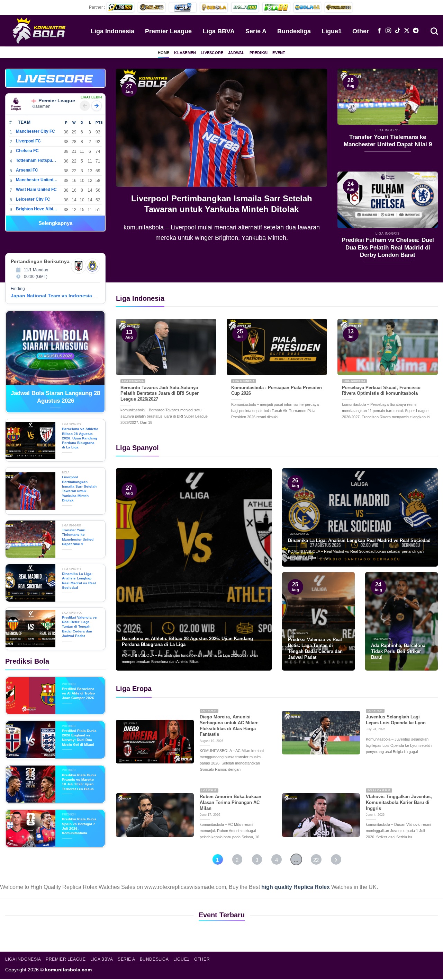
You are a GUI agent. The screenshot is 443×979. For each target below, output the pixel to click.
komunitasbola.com (68, 969)
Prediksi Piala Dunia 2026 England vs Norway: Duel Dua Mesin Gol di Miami (79, 737)
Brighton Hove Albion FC (37, 209)
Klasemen (185, 53)
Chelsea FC (27, 150)
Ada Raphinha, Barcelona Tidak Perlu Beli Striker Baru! (398, 651)
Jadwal (236, 53)
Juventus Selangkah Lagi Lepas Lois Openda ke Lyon (396, 719)
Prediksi (259, 53)
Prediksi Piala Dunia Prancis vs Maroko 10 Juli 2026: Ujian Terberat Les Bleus (79, 782)
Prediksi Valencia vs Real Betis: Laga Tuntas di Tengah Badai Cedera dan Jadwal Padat (79, 626)
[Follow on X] (406, 31)
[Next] (314, 160)
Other (360, 31)
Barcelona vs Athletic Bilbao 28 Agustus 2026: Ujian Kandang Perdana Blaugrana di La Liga (80, 438)
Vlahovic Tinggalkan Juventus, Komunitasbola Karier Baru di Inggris (399, 802)
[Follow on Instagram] (388, 31)
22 (316, 860)
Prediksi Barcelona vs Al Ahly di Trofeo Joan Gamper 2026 (78, 693)
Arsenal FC (27, 170)
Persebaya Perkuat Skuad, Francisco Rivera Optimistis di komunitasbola (381, 390)
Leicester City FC (33, 199)
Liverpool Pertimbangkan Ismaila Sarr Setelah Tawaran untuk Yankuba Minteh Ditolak (79, 488)
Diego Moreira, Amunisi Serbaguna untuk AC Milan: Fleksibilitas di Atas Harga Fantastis (229, 725)
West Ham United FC (36, 189)
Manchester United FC (37, 179)
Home (164, 53)
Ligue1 (332, 31)
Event (278, 53)
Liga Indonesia (112, 31)
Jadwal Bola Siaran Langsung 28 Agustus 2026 (55, 397)
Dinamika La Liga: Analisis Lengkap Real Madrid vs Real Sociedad (79, 580)
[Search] (434, 30)
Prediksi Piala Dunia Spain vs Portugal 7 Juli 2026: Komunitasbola (79, 826)
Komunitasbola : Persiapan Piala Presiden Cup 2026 (276, 390)
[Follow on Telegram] (415, 31)
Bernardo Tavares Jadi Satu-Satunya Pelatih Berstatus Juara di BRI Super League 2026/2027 (159, 393)
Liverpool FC (28, 141)
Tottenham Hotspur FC (37, 160)
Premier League (168, 31)
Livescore (212, 53)
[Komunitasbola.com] (39, 30)
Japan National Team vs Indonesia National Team (69, 295)
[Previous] (129, 160)
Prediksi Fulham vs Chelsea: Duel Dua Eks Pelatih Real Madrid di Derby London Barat (388, 247)
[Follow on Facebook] (379, 31)
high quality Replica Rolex (295, 887)
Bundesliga (294, 31)
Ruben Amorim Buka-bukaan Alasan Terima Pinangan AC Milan (230, 802)
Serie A (255, 31)
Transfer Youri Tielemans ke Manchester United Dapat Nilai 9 (221, 204)
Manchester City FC (35, 131)
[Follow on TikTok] (397, 31)
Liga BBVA (219, 31)
